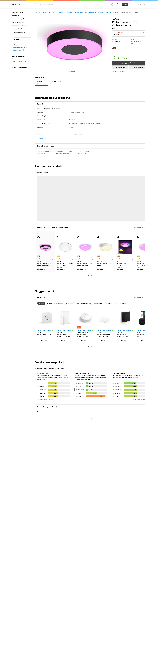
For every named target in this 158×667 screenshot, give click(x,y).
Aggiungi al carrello (129, 63)
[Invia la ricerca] (37, 4)
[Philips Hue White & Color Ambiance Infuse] (65, 193)
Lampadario (16, 36)
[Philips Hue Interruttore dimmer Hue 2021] (65, 319)
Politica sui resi (41, 153)
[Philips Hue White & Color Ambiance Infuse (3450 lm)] (105, 193)
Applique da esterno (18, 59)
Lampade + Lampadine (18, 19)
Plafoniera (16, 39)
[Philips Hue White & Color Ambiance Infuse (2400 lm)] (45, 193)
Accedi (125, 4)
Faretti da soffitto (19, 29)
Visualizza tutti (138, 172)
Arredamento (16, 15)
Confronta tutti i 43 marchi (45, 393)
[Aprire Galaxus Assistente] (132, 4)
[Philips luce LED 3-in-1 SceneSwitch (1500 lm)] (65, 245)
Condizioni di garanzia (62, 153)
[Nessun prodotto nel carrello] (144, 4)
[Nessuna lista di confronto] (136, 4)
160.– (115, 19)
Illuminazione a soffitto (19, 26)
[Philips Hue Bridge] (45, 319)
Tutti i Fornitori (81, 153)
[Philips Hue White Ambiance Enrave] (125, 193)
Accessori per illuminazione (44, 323)
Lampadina (15, 70)
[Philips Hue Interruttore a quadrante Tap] (85, 319)
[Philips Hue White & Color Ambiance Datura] (85, 193)
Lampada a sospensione (20, 32)
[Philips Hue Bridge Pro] (145, 319)
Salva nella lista (138, 67)
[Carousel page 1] (88, 268)
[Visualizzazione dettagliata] (53, 383)
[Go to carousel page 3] (90, 214)
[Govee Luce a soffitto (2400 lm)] (125, 245)
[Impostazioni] (117, 4)
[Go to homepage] (18, 4)
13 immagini (72, 71)
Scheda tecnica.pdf (76, 135)
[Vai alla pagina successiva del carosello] (142, 193)
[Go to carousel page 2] (89, 214)
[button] (143, 32)
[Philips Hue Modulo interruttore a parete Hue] (105, 319)
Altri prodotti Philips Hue (137, 41)
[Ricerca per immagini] (111, 4)
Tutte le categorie (17, 12)
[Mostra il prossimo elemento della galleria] (109, 42)
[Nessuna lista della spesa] (140, 4)
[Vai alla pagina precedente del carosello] (38, 193)
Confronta (121, 67)
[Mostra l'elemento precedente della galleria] (35, 42)
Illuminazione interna (18, 22)
